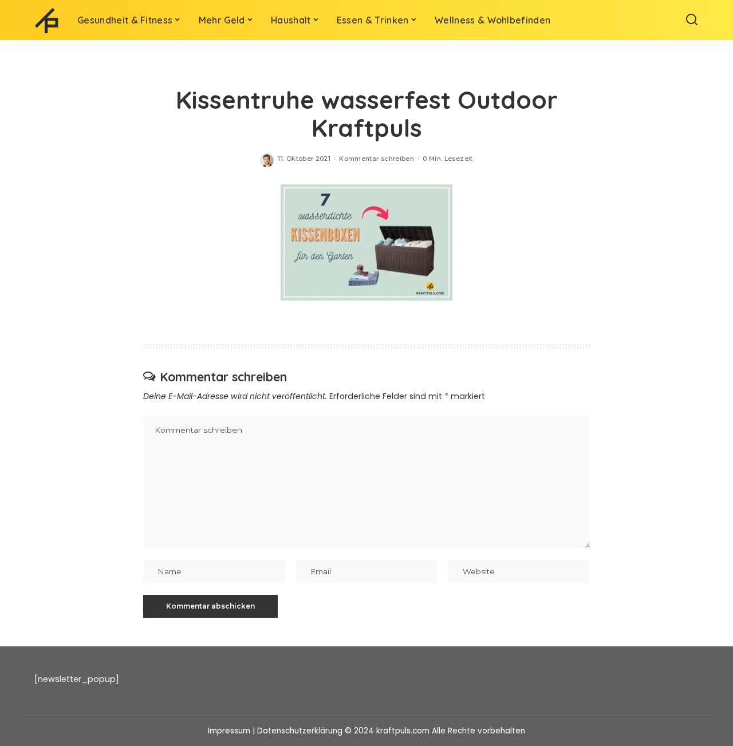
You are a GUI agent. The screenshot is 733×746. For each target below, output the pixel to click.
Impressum (229, 730)
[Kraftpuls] (47, 20)
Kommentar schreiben (376, 159)
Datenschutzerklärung (299, 730)
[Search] (692, 20)
